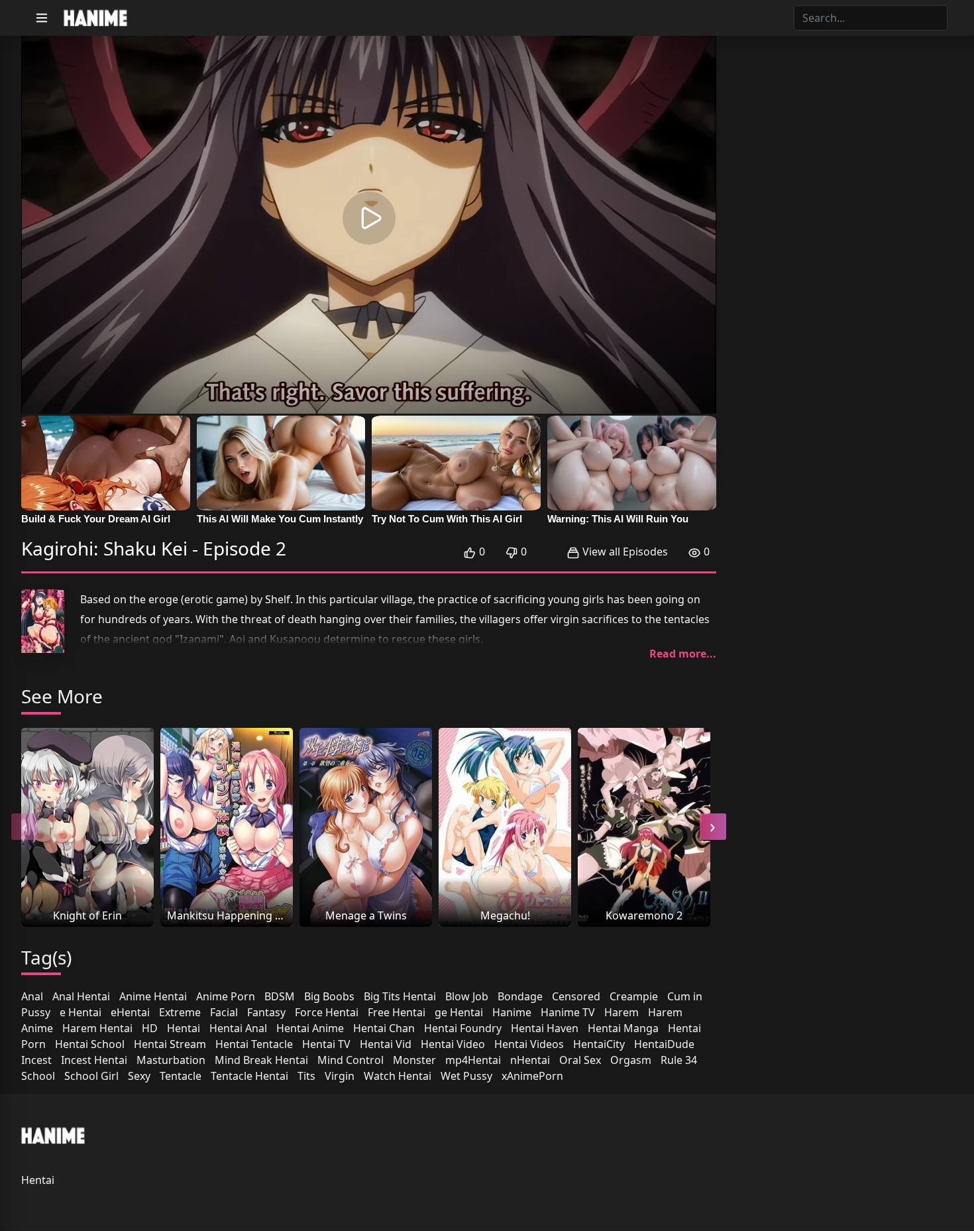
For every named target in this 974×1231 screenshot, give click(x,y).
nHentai (530, 1060)
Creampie (634, 996)
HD (150, 1028)
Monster (414, 1060)
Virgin (339, 1076)
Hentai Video (453, 1044)
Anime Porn (225, 996)
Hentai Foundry (463, 1028)
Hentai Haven (544, 1028)
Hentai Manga (623, 1028)
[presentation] (24, 826)
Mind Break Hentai (261, 1060)
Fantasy (266, 1012)
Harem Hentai (97, 1028)
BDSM (279, 996)
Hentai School (90, 1044)
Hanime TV (568, 1012)
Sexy (139, 1076)
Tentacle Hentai (249, 1076)
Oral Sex (580, 1060)
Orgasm (630, 1060)
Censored (576, 996)
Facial (224, 1012)
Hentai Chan (384, 1028)
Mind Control (350, 1060)
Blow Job (466, 996)
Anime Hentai (153, 996)
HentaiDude (664, 1044)
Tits (306, 1076)
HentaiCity (599, 1044)
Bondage (520, 996)
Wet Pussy (466, 1076)
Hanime (511, 1012)
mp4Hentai (473, 1060)
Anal (32, 996)
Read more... (682, 653)
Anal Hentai (81, 996)
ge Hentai (459, 1012)
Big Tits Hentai (400, 996)
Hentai (183, 1028)
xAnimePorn (532, 1076)
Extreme (180, 1012)
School (38, 1076)
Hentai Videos (529, 1044)
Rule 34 (679, 1060)
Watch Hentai (397, 1076)
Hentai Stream (170, 1044)
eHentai (130, 1012)
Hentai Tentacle (254, 1044)
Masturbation (170, 1060)
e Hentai (80, 1012)
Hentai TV (326, 1044)
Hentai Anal (238, 1028)
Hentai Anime (310, 1028)
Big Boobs (329, 996)
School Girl (91, 1076)
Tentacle (180, 1076)
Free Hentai (396, 1012)
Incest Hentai (94, 1060)
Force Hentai (326, 1012)
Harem (621, 1012)
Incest (36, 1060)
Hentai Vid (385, 1044)
